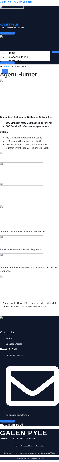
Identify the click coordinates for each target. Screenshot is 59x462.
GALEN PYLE (9, 24)
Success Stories (18, 56)
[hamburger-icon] (55, 52)
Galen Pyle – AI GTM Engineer (16, 1)
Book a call (7, 33)
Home (11, 52)
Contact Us (40, 446)
